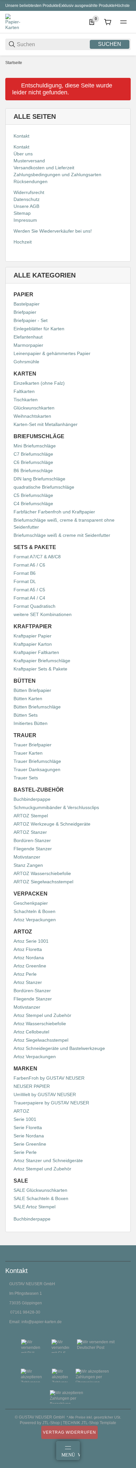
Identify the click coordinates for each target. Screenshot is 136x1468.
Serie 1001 (25, 1119)
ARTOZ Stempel (31, 815)
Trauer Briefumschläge (37, 761)
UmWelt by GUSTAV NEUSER (45, 1094)
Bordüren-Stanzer (32, 840)
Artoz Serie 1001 (31, 941)
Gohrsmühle (26, 361)
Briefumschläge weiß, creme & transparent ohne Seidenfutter (64, 523)
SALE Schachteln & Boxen (41, 1198)
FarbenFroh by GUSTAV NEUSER (49, 1078)
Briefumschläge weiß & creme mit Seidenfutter (62, 535)
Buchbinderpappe (32, 799)
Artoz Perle (25, 974)
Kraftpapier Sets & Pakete (40, 668)
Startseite (13, 63)
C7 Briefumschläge (33, 454)
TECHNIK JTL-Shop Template (89, 1422)
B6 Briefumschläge (33, 470)
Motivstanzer (27, 857)
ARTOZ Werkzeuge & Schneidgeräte (52, 824)
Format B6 (25, 573)
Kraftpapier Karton (33, 644)
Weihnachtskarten (32, 416)
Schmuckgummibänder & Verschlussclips (56, 807)
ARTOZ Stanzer (30, 832)
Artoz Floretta (28, 949)
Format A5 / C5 (29, 589)
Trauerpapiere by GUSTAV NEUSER (51, 1102)
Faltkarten (24, 391)
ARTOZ (21, 1111)
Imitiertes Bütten (31, 723)
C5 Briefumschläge (33, 495)
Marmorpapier (28, 345)
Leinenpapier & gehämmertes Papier (52, 353)
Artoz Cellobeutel (31, 1031)
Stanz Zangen (28, 865)
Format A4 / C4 (29, 598)
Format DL (25, 581)
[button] (125, 1242)
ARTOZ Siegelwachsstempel (43, 881)
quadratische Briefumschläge (44, 487)
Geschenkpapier (31, 903)
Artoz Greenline (30, 965)
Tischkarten (26, 399)
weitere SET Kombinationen (43, 614)
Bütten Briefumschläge (37, 706)
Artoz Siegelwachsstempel (41, 1040)
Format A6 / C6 (29, 565)
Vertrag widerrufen (69, 1432)
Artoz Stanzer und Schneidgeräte (48, 1160)
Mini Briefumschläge (35, 445)
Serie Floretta (28, 1127)
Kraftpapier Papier (32, 635)
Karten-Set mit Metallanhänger (46, 424)
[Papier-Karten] (13, 21)
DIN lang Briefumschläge (39, 478)
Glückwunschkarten (34, 407)
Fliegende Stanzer (33, 848)
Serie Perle (25, 1152)
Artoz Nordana (29, 957)
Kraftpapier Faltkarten (36, 652)
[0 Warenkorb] (107, 22)
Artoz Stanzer (28, 982)
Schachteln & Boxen (34, 911)
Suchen (109, 44)
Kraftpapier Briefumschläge (42, 660)
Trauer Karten (28, 753)
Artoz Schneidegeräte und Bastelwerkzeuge (59, 1048)
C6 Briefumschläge (33, 462)
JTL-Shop (51, 1422)
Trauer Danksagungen (37, 769)
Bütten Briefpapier (32, 690)
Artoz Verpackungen (35, 919)
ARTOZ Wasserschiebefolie (42, 873)
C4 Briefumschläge (33, 503)
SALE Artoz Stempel (34, 1206)
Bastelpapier (27, 304)
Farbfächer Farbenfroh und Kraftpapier (54, 511)
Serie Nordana (29, 1135)
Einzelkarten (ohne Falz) (39, 383)
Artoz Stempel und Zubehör (42, 1015)
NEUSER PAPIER (32, 1086)
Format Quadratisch (34, 606)
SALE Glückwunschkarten (40, 1190)
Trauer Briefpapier (32, 744)
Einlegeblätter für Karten (39, 328)
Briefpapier (25, 312)
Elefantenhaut (28, 337)
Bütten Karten (28, 698)
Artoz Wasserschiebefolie (40, 1023)
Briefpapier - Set (31, 320)
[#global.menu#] (123, 22)
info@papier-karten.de (41, 1322)
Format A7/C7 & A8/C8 (37, 556)
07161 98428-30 (25, 1312)
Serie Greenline (30, 1144)
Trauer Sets (26, 777)
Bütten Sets (26, 715)
